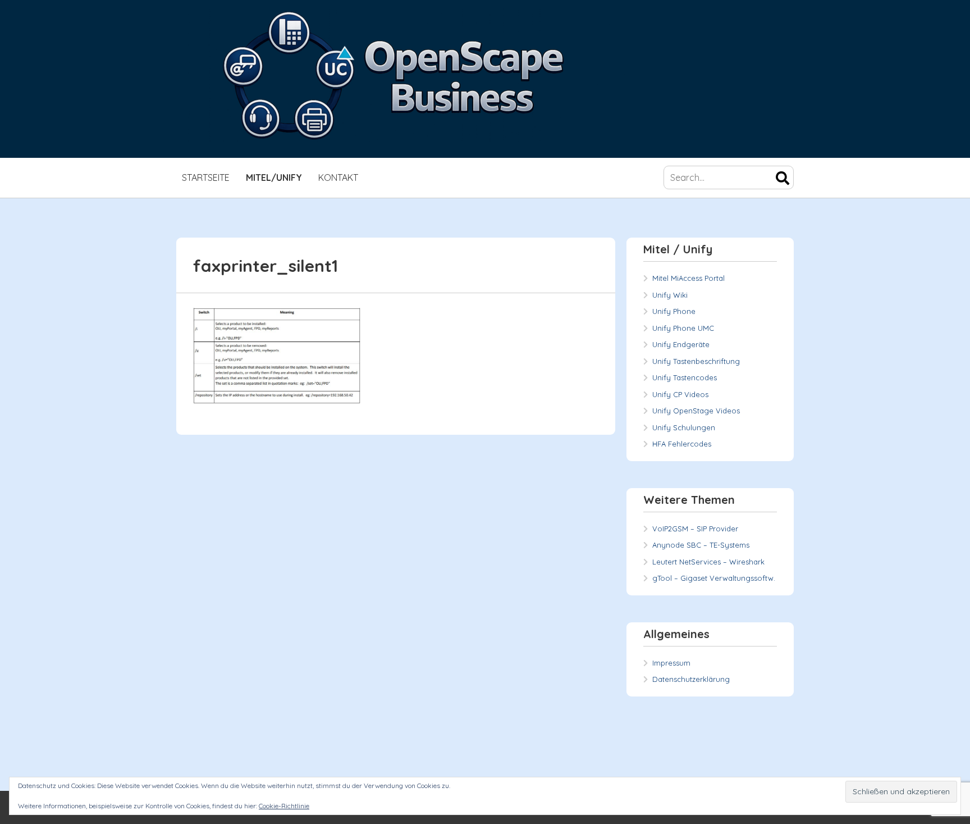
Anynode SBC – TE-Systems (700, 544)
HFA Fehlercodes (681, 443)
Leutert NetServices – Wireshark (708, 561)
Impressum (671, 662)
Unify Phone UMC (683, 328)
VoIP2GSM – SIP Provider (695, 528)
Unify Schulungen (683, 427)
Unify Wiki (670, 294)
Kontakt (338, 177)
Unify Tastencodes (684, 377)
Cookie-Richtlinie (284, 806)
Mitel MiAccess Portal (688, 278)
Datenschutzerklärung (691, 679)
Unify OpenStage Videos (696, 410)
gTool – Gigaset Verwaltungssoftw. (713, 577)
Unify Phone (674, 311)
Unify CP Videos (680, 394)
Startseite (206, 177)
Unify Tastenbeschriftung (696, 361)
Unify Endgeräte (681, 344)
